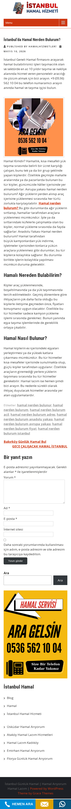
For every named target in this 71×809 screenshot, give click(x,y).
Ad (7, 508)
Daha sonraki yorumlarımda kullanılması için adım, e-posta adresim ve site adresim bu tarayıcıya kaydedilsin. (34, 549)
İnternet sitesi (13, 529)
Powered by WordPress (46, 788)
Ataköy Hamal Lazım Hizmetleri (30, 735)
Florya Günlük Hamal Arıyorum (29, 758)
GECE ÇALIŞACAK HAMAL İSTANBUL (39, 446)
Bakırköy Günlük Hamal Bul (25, 442)
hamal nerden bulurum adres (33, 415)
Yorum (10, 477)
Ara (6, 573)
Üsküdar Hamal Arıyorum (26, 727)
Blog (10, 698)
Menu (8, 22)
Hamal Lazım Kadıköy (23, 743)
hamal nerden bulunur (34, 405)
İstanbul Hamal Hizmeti (24, 714)
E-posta (10, 519)
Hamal (12, 706)
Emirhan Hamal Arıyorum (25, 750)
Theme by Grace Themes (35, 793)
